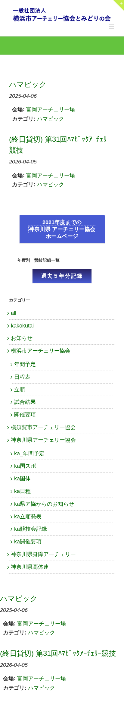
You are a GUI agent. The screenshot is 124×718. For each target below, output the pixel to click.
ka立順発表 (28, 517)
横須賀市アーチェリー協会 (43, 427)
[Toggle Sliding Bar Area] (118, 5)
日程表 (22, 377)
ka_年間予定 (29, 454)
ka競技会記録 (30, 529)
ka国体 (22, 479)
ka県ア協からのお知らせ (44, 504)
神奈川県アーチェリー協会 (43, 440)
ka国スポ (25, 466)
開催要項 (25, 415)
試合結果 (25, 402)
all (13, 313)
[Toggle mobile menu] (112, 27)
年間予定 (25, 364)
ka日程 (22, 491)
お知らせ (22, 338)
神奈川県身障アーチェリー (43, 554)
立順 (19, 390)
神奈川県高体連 (30, 567)
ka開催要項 (28, 542)
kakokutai (22, 326)
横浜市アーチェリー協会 (40, 351)
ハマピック (50, 119)
